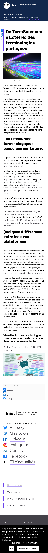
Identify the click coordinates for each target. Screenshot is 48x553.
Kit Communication (16, 505)
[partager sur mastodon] (2, 35)
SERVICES (6, 522)
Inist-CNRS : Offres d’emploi (20, 498)
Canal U (17, 450)
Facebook (10, 390)
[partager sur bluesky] (2, 38)
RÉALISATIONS (28, 522)
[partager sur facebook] (2, 30)
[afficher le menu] (44, 5)
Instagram (19, 444)
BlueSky (17, 427)
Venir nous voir (14, 492)
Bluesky (9, 399)
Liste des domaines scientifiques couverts (23, 273)
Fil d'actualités (22, 461)
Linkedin (9, 393)
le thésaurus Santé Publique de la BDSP (23, 220)
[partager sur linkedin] (2, 32)
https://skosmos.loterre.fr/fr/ (16, 179)
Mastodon (10, 396)
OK (11, 548)
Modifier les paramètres (28, 548)
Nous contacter (14, 485)
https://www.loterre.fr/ (13, 166)
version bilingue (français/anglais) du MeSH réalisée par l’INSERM (21, 213)
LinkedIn (17, 438)
